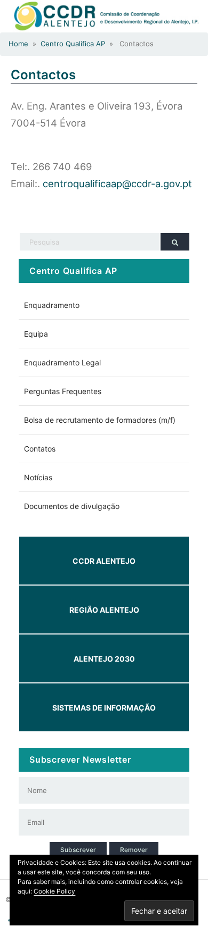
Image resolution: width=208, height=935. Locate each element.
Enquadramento (51, 305)
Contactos (43, 74)
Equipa (36, 333)
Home (18, 43)
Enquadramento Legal (62, 362)
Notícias (38, 477)
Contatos (39, 448)
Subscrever (78, 850)
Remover (134, 850)
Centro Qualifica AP (73, 43)
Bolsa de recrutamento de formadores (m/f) (99, 419)
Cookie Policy (54, 891)
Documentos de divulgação (71, 506)
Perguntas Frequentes (62, 391)
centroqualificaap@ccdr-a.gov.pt (117, 183)
